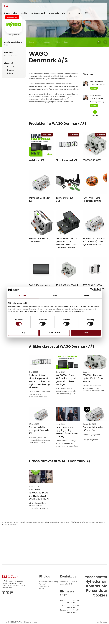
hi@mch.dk (68, 584)
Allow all (85, 333)
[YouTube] (11, 594)
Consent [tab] (22, 295)
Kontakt (93, 88)
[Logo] (12, 6)
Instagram (10, 70)
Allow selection (54, 333)
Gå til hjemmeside (14, 35)
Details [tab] (54, 295)
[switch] (42, 324)
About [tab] (86, 295)
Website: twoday (102, 622)
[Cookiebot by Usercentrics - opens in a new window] (91, 289)
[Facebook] (3, 594)
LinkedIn (10, 73)
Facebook (10, 67)
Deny (23, 333)
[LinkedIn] (7, 594)
